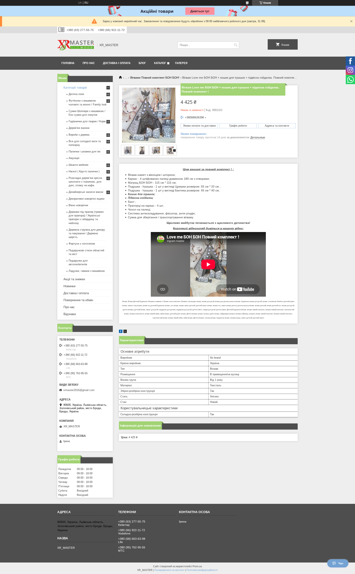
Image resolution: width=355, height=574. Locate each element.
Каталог (160, 63)
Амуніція (74, 158)
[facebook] (120, 332)
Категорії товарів (75, 87)
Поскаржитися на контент (169, 570)
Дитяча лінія (76, 94)
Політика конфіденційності (202, 570)
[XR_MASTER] (75, 45)
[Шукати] (235, 45)
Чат (340, 563)
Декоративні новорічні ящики (86, 198)
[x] (125, 332)
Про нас (89, 63)
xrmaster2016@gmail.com (79, 390)
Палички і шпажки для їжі (84, 151)
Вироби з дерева (79, 134)
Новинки (69, 286)
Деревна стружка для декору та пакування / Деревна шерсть (87, 233)
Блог (142, 63)
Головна (67, 63)
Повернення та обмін (78, 300)
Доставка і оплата (116, 63)
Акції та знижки (74, 279)
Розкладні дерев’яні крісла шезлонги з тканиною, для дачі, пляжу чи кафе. (85, 181)
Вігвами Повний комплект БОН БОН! (154, 77)
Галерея (181, 63)
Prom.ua (197, 566)
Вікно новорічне (78, 205)
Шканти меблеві (78, 164)
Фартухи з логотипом (82, 243)
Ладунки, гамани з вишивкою (87, 270)
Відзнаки (69, 314)
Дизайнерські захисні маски (86, 191)
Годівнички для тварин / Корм (87, 121)
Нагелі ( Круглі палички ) (84, 171)
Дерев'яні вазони (79, 127)
